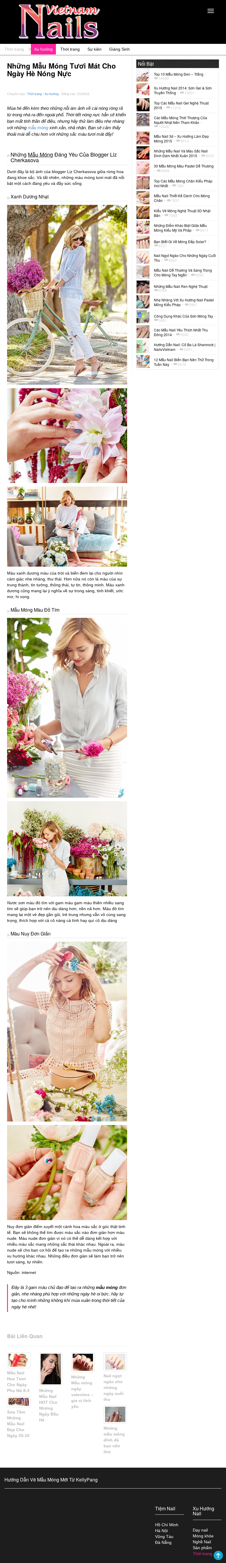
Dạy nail (200, 1530)
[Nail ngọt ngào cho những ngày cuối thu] (115, 1361)
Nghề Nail (202, 1541)
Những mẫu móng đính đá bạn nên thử (114, 1440)
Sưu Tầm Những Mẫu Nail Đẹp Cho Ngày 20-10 (18, 1424)
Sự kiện (94, 49)
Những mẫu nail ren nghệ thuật (180, 286)
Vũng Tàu (164, 1536)
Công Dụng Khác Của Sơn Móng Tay (183, 315)
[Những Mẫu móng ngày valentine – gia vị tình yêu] (82, 1362)
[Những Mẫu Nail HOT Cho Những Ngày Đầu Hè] (50, 1369)
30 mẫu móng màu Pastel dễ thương (184, 165)
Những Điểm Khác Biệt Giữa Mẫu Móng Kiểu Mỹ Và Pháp (180, 228)
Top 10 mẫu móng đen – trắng (178, 74)
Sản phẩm (202, 1547)
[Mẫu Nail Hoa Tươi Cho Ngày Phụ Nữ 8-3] (18, 1360)
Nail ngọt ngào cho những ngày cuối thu (114, 1387)
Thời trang (14, 49)
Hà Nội (161, 1530)
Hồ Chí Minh (166, 1524)
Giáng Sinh (119, 49)
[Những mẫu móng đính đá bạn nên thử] (115, 1414)
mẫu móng (38, 127)
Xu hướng (43, 49)
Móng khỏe (203, 1536)
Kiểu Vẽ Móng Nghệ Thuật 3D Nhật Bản (182, 213)
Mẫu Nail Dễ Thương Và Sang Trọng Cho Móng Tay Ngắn (183, 272)
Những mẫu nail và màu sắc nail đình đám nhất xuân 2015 (181, 153)
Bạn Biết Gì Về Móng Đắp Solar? (180, 241)
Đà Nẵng (163, 1542)
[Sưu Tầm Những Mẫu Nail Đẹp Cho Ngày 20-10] (18, 1401)
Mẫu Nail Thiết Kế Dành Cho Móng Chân (182, 198)
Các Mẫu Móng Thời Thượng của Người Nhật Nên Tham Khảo (180, 120)
